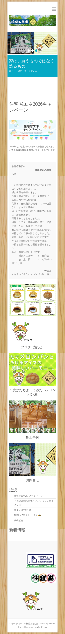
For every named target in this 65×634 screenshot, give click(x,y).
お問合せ (32, 480)
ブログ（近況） (32, 347)
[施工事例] (32, 416)
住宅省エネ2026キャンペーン (28, 495)
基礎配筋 (18, 520)
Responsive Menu (54, 9)
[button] (32, 601)
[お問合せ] (33, 33)
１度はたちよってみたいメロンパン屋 (32, 392)
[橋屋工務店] (32, 21)
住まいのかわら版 (23, 509)
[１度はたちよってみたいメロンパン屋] (32, 369)
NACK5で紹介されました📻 (27, 515)
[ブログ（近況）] (32, 332)
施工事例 (32, 437)
